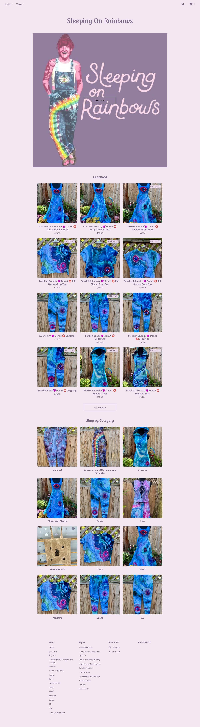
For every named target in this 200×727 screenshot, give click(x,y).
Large (51, 700)
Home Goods (54, 683)
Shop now (100, 100)
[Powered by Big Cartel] (144, 642)
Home (51, 647)
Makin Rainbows (85, 647)
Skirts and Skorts (56, 671)
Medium (52, 696)
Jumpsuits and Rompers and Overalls (61, 661)
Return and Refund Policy (89, 659)
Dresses (52, 666)
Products (53, 651)
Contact (82, 684)
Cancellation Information (89, 676)
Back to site (84, 689)
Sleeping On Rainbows (100, 20)
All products (100, 407)
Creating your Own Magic (89, 651)
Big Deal (52, 655)
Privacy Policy (85, 680)
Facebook (116, 651)
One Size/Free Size (57, 712)
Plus (51, 708)
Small (51, 691)
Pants (51, 675)
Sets (51, 679)
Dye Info (82, 655)
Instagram (116, 647)
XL (50, 704)
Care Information (86, 668)
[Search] (183, 4)
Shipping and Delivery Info (90, 664)
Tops (51, 687)
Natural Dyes (84, 672)
